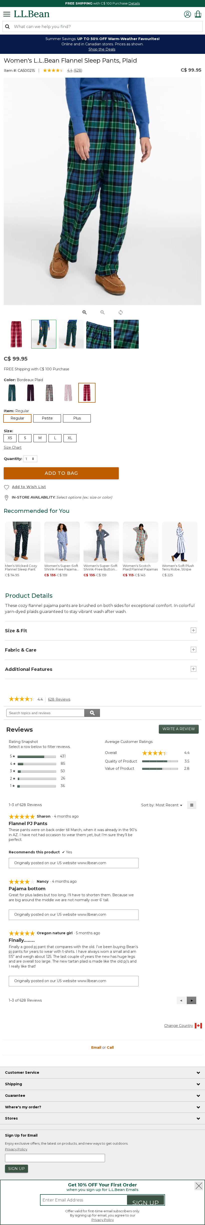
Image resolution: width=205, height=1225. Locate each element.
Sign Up (145, 1202)
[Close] (198, 1185)
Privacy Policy (103, 1220)
